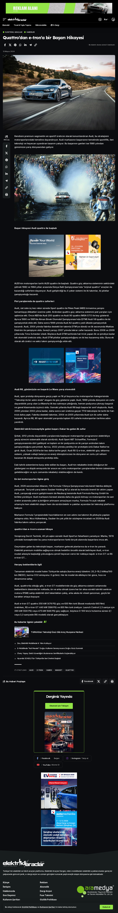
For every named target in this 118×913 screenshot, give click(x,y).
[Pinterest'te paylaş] (15, 45)
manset (58, 670)
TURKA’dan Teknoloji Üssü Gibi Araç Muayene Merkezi (57, 632)
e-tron (40, 670)
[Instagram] (77, 758)
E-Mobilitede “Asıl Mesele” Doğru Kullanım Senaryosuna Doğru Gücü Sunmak (50, 648)
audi (31, 670)
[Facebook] (48, 758)
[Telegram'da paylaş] (30, 45)
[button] (106, 907)
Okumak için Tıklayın (59, 706)
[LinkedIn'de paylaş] (25, 45)
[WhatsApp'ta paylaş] (20, 45)
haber (49, 670)
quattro (70, 670)
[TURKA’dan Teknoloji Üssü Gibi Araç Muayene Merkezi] (21, 632)
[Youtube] (48, 765)
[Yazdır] (6, 194)
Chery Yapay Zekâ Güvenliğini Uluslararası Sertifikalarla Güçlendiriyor (46, 653)
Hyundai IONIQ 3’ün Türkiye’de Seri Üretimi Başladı (39, 658)
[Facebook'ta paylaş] (5, 45)
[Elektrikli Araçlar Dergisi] (17, 19)
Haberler (31, 32)
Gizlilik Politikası (29, 907)
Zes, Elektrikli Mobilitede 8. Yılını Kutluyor (34, 643)
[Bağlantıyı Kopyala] (36, 45)
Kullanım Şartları (47, 907)
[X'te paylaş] (10, 45)
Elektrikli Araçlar (13, 32)
